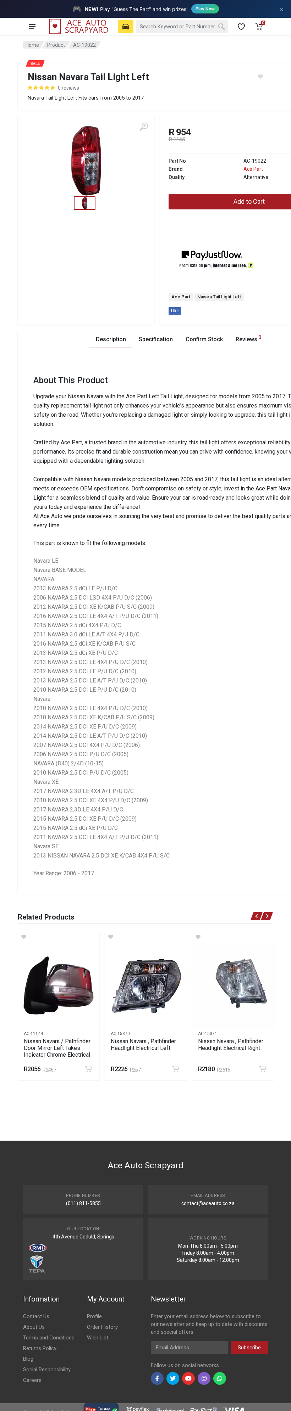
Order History (102, 1327)
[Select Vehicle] (125, 26)
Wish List (97, 1337)
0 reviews (68, 88)
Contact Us (36, 1316)
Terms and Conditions (49, 1337)
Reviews (248, 339)
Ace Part (253, 169)
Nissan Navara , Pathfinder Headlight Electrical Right (230, 1044)
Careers (32, 1380)
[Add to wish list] (58, 937)
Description (111, 339)
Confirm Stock (204, 339)
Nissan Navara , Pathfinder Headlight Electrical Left (143, 1044)
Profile (94, 1316)
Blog (28, 1359)
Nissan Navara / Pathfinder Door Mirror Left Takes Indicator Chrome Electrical (57, 1048)
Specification (156, 339)
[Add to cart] (88, 1069)
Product (56, 45)
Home (32, 45)
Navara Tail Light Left (219, 296)
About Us (34, 1327)
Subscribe (249, 1347)
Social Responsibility (47, 1369)
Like (175, 311)
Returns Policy (39, 1348)
